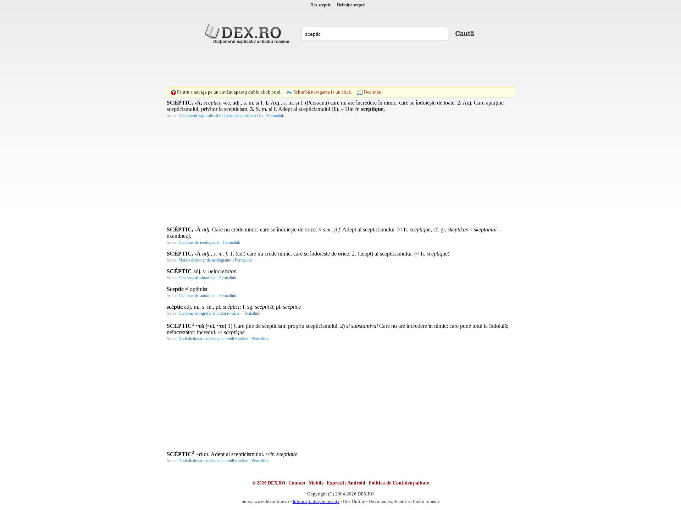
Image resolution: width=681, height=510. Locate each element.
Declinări (373, 92)
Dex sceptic (320, 4)
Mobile (316, 483)
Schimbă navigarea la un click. (322, 92)
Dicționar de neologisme (198, 242)
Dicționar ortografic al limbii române (208, 313)
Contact (296, 483)
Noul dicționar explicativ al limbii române (213, 338)
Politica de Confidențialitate (399, 483)
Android (356, 483)
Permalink (275, 115)
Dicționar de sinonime (196, 277)
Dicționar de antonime (196, 295)
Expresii (335, 483)
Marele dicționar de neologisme (204, 260)
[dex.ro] (248, 33)
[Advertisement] (340, 66)
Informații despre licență (316, 501)
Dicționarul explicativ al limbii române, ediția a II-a (220, 115)
